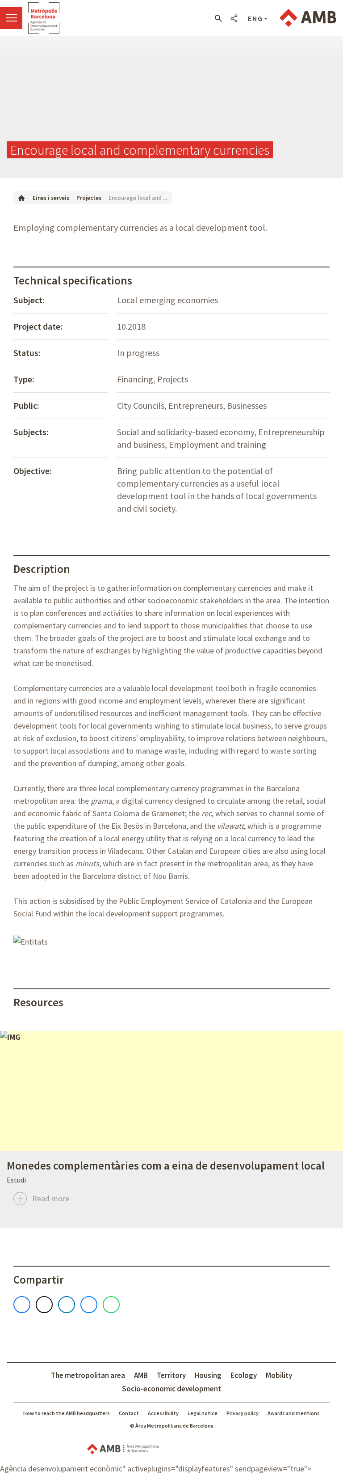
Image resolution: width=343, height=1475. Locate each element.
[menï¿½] (11, 18)
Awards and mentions (294, 1413)
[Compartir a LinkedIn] (66, 1304)
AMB (141, 1375)
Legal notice (203, 1413)
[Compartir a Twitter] (44, 1304)
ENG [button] (255, 18)
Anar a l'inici (43, 18)
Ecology (243, 1375)
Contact (129, 1413)
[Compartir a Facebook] (21, 1304)
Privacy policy (242, 1413)
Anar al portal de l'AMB (308, 18)
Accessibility (163, 1413)
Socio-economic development (171, 1389)
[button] (218, 18)
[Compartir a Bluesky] (88, 1304)
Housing (208, 1375)
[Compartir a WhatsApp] (111, 1304)
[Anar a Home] (21, 197)
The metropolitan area (88, 1375)
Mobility (279, 1375)
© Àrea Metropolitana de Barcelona (171, 1425)
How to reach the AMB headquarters (66, 1413)
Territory (171, 1375)
